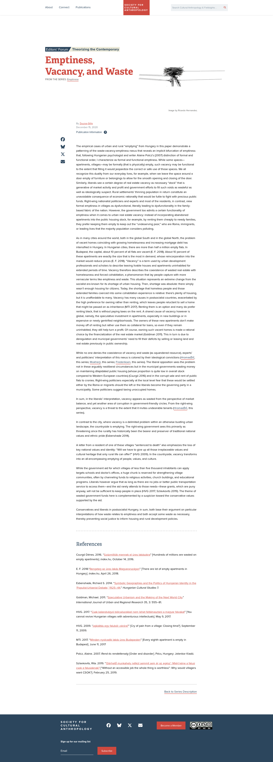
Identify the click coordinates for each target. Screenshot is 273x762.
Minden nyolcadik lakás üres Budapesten (115, 640)
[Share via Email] (63, 162)
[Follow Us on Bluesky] (119, 725)
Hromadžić (187, 357)
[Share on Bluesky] (63, 147)
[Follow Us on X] (130, 725)
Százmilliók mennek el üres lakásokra (127, 555)
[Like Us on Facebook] (108, 725)
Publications (83, 7)
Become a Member (171, 725)
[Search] (225, 7)
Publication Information (89, 132)
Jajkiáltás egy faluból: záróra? (110, 626)
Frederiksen (123, 362)
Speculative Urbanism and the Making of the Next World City (145, 597)
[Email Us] (140, 725)
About (49, 7)
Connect (64, 7)
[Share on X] (63, 154)
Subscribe (106, 751)
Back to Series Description (180, 692)
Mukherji (95, 362)
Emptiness (73, 79)
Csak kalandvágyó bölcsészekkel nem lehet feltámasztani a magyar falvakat (138, 612)
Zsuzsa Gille (86, 123)
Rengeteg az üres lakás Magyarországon (115, 569)
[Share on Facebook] (63, 139)
